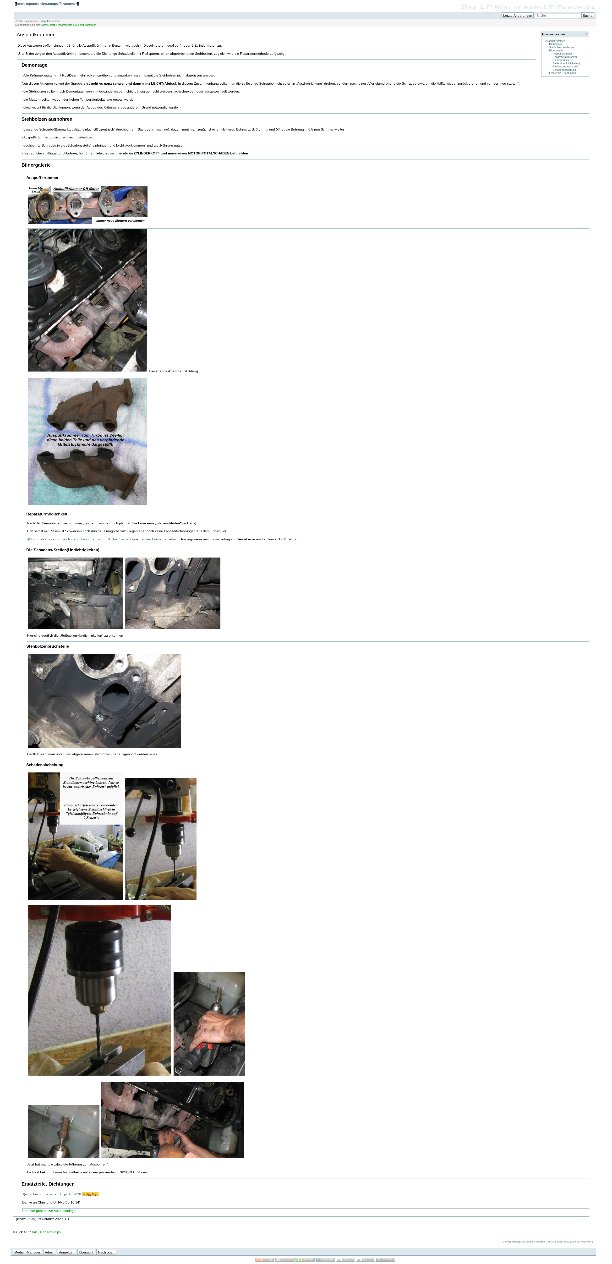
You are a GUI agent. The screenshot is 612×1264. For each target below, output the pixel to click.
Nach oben (106, 1252)
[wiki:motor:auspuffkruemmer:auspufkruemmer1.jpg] (87, 371)
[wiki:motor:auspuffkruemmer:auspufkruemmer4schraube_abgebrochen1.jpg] (172, 629)
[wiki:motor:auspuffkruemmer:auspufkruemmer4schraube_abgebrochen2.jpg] (104, 747)
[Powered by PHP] (325, 1260)
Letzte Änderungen (517, 15)
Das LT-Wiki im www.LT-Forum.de (528, 6)
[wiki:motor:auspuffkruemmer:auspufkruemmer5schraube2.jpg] (209, 1075)
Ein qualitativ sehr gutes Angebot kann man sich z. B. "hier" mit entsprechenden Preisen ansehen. (105, 539)
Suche (587, 15)
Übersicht (86, 1252)
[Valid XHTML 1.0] (345, 1260)
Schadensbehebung (564, 69)
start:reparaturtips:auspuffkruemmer (47, 3)
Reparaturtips (50, 1232)
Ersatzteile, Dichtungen (562, 72)
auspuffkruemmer (50, 21)
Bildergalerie (556, 50)
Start (33, 1232)
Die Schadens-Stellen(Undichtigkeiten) (566, 62)
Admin (50, 1252)
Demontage (556, 44)
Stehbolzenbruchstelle (565, 66)
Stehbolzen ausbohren (562, 47)
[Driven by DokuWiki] (385, 1260)
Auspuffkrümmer (555, 40)
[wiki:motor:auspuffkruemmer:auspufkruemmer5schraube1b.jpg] (99, 1075)
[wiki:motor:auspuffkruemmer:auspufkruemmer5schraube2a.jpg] (63, 1158)
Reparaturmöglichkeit (565, 56)
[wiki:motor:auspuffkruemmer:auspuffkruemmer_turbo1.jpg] (87, 504)
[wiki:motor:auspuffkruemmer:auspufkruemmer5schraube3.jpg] (172, 1158)
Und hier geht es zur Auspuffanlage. (49, 1211)
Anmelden (66, 1252)
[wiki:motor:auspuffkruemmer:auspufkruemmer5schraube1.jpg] (75, 900)
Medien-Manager (27, 1252)
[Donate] (305, 1260)
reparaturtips (65, 24)
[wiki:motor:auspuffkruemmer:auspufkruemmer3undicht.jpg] (75, 629)
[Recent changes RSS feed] (264, 1260)
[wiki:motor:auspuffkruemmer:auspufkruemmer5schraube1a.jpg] (160, 900)
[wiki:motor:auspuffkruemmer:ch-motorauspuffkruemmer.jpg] (87, 224)
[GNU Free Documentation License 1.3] (285, 1260)
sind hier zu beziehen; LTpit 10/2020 (53, 1194)
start (44, 24)
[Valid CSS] (365, 1260)
